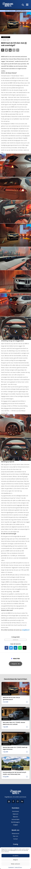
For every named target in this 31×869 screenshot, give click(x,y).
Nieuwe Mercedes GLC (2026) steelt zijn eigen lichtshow (15, 748)
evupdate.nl (25, 630)
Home (6, 10)
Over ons (15, 836)
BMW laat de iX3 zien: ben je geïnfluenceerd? (11, 698)
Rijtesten (15, 817)
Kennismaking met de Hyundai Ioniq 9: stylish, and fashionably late (14, 773)
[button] (23, 5)
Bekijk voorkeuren (15, 864)
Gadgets (15, 825)
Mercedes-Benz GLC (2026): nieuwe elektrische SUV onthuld (14, 723)
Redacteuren (15, 833)
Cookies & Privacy (18, 867)
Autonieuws (15, 811)
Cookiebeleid (11, 867)
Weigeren (15, 859)
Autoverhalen (15, 819)
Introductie (11, 10)
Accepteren (15, 855)
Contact (15, 839)
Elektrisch (15, 814)
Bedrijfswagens (15, 822)
